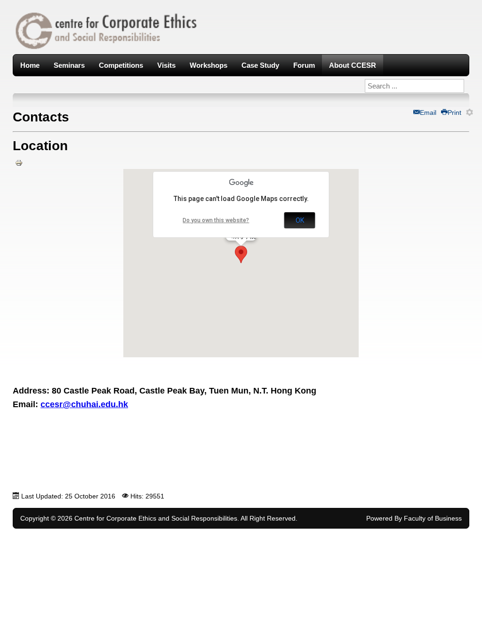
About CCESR (352, 65)
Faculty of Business (433, 518)
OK (300, 220)
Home (30, 65)
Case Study (260, 65)
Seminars (69, 65)
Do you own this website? (216, 220)
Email (428, 112)
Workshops (208, 65)
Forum (304, 65)
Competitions (121, 65)
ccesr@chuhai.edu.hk (84, 404)
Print (454, 112)
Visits (166, 65)
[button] (241, 254)
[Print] (19, 166)
